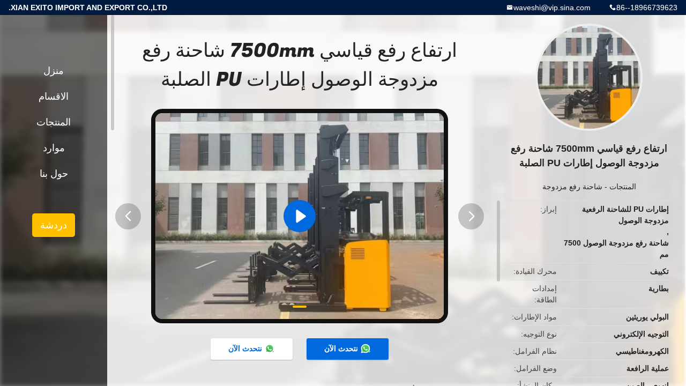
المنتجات (622, 186)
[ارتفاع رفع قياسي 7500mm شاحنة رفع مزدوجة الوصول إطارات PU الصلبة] (299, 216)
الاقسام (54, 96)
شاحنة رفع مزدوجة (572, 186)
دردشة (53, 225)
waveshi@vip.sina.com (552, 7)
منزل (53, 70)
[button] (128, 216)
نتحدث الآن (341, 348)
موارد (54, 148)
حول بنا (54, 173)
